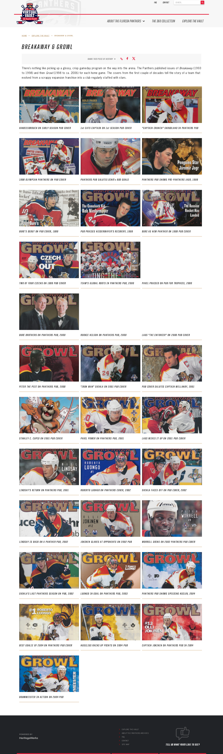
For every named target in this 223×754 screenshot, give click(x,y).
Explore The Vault (193, 21)
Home (24, 36)
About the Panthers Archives (135, 733)
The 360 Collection (163, 21)
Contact (166, 2)
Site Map (125, 744)
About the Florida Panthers (124, 21)
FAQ (155, 2)
